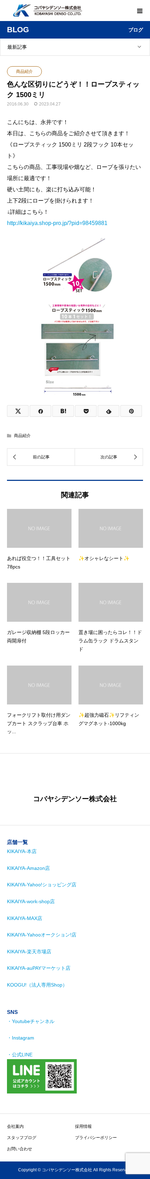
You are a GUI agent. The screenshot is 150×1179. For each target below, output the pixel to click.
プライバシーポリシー (96, 1137)
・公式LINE (19, 1054)
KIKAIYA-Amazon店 (28, 868)
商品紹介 (24, 71)
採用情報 (83, 1126)
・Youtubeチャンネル (30, 1021)
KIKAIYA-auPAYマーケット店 (38, 968)
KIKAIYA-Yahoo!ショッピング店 (41, 884)
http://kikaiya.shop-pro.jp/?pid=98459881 (57, 223)
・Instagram (20, 1038)
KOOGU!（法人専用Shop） (37, 985)
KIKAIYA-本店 (22, 851)
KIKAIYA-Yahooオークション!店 (41, 935)
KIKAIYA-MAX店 (24, 918)
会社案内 (15, 1126)
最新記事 (17, 47)
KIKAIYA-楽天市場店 (29, 951)
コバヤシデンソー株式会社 (75, 799)
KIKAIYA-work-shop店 (31, 901)
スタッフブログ (21, 1137)
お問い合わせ (19, 1148)
